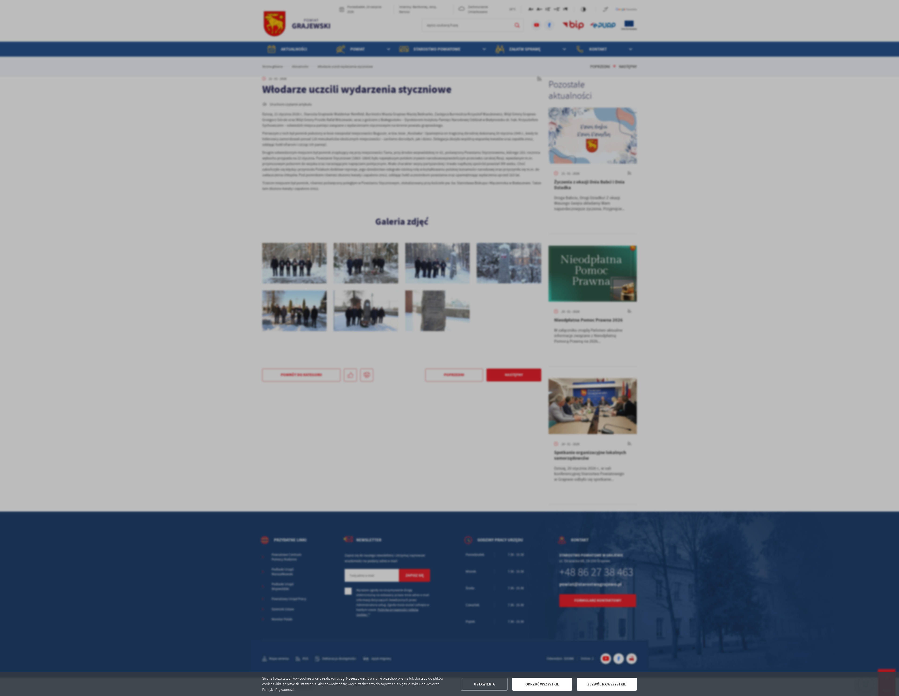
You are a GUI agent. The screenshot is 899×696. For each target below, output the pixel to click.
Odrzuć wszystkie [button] (542, 684)
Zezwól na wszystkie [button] (606, 684)
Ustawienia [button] (484, 684)
